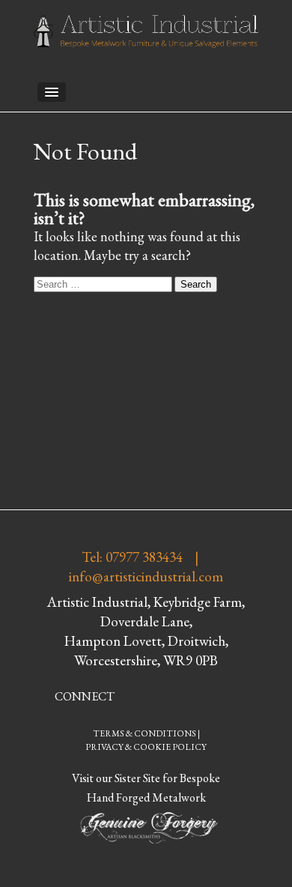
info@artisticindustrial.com (146, 576)
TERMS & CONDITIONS (144, 733)
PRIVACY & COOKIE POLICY (146, 747)
